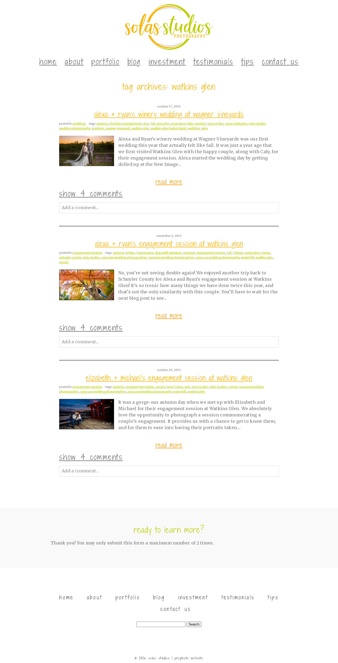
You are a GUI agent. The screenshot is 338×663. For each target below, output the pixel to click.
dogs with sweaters (168, 253)
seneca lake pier (236, 123)
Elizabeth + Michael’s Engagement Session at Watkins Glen (169, 378)
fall (152, 123)
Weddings (79, 123)
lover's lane (175, 387)
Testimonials (213, 61)
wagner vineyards (118, 128)
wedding (193, 128)
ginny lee (163, 123)
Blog (134, 61)
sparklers (98, 128)
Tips (247, 61)
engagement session (211, 253)
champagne (144, 253)
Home (48, 61)
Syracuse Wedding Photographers (171, 257)
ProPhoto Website (189, 658)
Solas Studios (91, 257)
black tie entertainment (125, 123)
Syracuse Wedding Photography (218, 257)
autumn (102, 123)
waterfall (247, 257)
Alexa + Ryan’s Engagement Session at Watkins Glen (169, 244)
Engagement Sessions (87, 253)
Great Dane (178, 123)
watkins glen (140, 128)
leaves (265, 253)
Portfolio (105, 61)
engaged (189, 253)
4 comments (91, 193)
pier (187, 387)
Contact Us (280, 61)
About (74, 61)
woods (63, 262)
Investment (167, 61)
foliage (238, 253)
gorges (160, 387)
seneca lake (215, 123)
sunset (232, 387)
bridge (130, 253)
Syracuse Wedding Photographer (124, 257)
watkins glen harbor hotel (168, 128)
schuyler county (70, 257)
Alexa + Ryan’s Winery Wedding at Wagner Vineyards (169, 114)
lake (190, 123)
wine (204, 128)
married (200, 123)
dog (146, 123)
